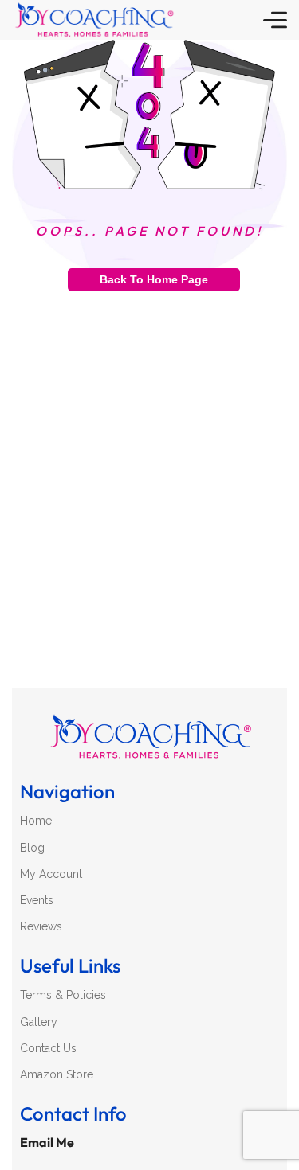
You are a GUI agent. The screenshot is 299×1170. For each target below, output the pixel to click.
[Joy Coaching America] (93, 20)
